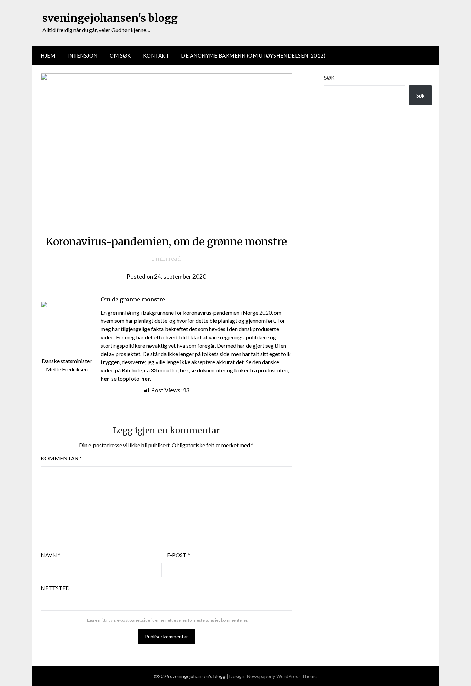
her (145, 378)
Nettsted (55, 588)
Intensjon (82, 55)
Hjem (48, 55)
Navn (50, 555)
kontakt (156, 55)
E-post (178, 555)
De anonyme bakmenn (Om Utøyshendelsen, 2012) (253, 55)
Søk (329, 77)
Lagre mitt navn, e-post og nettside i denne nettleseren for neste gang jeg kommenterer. (167, 620)
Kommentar (61, 458)
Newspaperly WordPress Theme (282, 676)
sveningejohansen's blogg (110, 17)
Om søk (120, 55)
